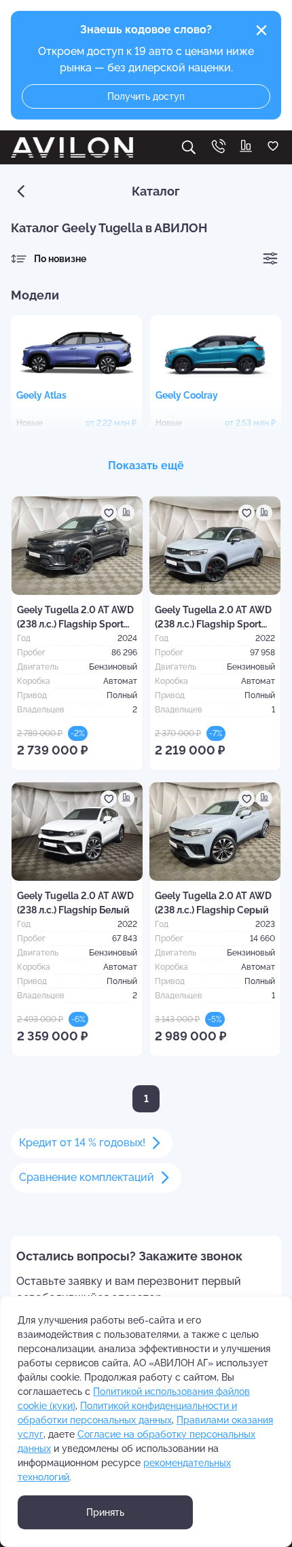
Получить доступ (146, 96)
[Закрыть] (261, 30)
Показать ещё (146, 465)
